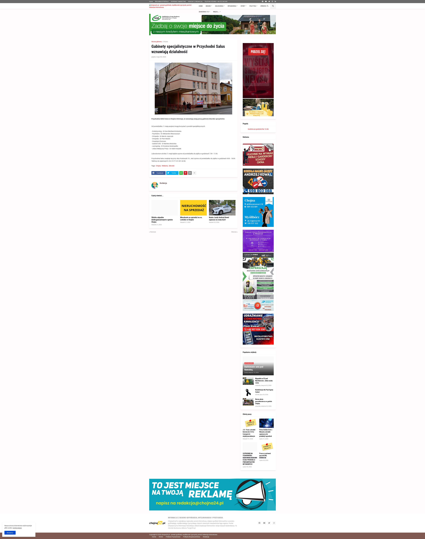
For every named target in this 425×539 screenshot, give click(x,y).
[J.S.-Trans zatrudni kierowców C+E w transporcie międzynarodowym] (250, 423)
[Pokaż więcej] (194, 173)
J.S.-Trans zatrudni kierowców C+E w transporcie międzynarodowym (249, 433)
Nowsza (153, 232)
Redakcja (206, 537)
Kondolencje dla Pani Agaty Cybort (264, 391)
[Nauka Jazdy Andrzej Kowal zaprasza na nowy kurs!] (222, 207)
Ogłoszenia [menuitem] (219, 6)
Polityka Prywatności (173, 537)
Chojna (165, 41)
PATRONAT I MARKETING (178, 1)
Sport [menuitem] (243, 6)
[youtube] (266, 1)
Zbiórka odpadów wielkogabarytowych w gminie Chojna (162, 219)
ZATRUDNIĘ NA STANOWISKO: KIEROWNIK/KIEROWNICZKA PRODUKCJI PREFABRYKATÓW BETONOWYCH (250, 458)
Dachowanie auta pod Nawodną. (253, 368)
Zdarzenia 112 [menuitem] (204, 12)
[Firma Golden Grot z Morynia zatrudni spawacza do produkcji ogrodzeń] (266, 423)
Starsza (234, 232)
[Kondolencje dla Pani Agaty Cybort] (248, 392)
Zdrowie (171, 166)
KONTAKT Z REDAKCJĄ (195, 1)
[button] (267, 6)
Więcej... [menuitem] (216, 12)
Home (151, 1)
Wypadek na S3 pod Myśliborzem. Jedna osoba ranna (264, 381)
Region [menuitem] (208, 6)
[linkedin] (275, 1)
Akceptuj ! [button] (10, 533)
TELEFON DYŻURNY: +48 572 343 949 (216, 1)
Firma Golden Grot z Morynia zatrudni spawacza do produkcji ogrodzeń (265, 433)
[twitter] (269, 1)
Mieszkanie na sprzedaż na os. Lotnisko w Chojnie (191, 218)
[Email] (190, 173)
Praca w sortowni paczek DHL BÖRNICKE (265, 455)
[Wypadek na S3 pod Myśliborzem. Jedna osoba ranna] (248, 381)
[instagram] (272, 1)
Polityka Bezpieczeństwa (191, 537)
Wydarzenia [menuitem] (232, 6)
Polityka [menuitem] (252, 6)
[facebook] (262, 1)
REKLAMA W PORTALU (162, 1)
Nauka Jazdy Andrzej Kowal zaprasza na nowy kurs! (219, 218)
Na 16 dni (265, 129)
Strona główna (156, 41)
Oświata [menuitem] (263, 6)
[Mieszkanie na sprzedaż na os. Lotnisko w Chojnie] (193, 207)
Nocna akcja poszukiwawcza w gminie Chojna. (263, 401)
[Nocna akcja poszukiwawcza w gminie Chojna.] (248, 401)
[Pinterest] (185, 173)
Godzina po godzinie (255, 129)
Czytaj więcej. (17, 528)
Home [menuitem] (201, 6)
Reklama (165, 166)
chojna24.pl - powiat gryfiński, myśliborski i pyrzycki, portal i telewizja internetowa (189, 534)
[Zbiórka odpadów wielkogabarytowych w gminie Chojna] (164, 207)
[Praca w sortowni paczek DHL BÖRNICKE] (266, 447)
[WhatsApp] (181, 173)
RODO (161, 537)
